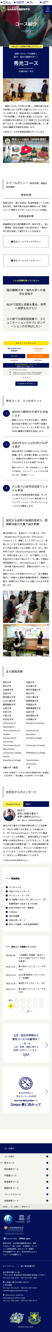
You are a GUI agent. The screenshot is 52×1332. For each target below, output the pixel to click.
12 (29, 1006)
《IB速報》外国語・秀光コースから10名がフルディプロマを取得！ (31, 958)
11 (23, 1006)
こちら (30, 475)
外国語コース (10, 1175)
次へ (29, 1011)
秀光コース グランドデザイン (27, 241)
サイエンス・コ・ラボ (19, 895)
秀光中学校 (31, 2)
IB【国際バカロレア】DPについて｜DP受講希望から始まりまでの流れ (27, 901)
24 (23, 1011)
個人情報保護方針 (28, 1266)
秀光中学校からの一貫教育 (21, 907)
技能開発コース (11, 1200)
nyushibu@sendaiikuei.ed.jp (15, 1290)
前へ (11, 1000)
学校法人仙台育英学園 (7, 2)
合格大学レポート (17, 920)
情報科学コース (11, 1188)
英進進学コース (11, 1181)
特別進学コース (11, 1169)
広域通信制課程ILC (45, 2)
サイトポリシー (9, 1266)
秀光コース (9, 1162)
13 (35, 1006)
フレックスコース (12, 1194)
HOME (5, 1206)
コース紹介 (9, 1148)
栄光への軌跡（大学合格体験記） (24, 924)
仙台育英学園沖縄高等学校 (20, 2)
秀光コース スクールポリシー (27, 260)
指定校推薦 (14, 915)
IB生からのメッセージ (19, 891)
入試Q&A (13, 911)
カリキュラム (15, 887)
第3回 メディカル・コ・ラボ (31, 983)
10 (17, 1006)
